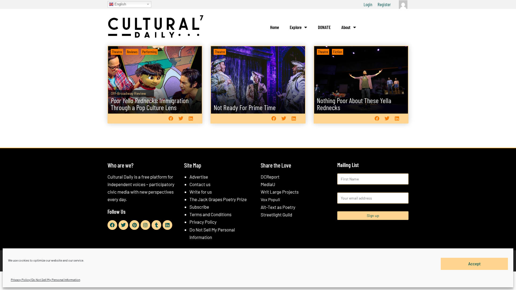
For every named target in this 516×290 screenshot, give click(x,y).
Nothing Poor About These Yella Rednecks (354, 103)
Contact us (199, 184)
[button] (170, 118)
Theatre (117, 51)
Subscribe (199, 206)
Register (384, 4)
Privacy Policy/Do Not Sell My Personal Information (45, 279)
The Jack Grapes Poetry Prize (218, 199)
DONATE (324, 27)
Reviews (132, 51)
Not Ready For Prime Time (245, 107)
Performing (149, 51)
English (119, 4)
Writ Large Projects (280, 191)
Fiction (337, 51)
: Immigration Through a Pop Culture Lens (150, 103)
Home (274, 27)
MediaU (268, 184)
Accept (474, 263)
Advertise (198, 176)
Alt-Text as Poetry (278, 207)
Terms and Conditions (210, 214)
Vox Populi (270, 199)
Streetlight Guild (276, 214)
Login (368, 4)
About (345, 27)
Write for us (200, 191)
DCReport (270, 176)
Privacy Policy (203, 221)
